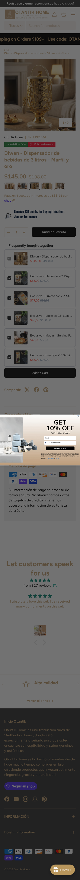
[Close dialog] (78, 417)
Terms (57, 458)
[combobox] (47, 443)
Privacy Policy (50, 458)
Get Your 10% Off (60, 448)
